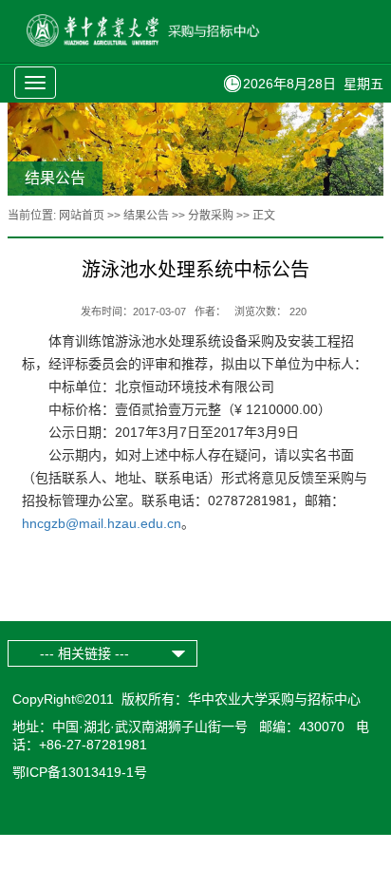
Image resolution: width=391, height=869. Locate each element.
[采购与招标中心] (167, 41)
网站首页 (81, 215)
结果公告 (146, 215)
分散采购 (210, 215)
